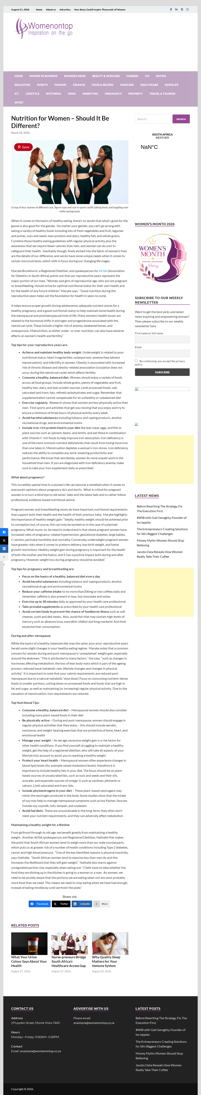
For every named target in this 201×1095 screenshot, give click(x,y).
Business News (75, 76)
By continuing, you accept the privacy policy (160, 362)
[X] (182, 9)
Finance (79, 84)
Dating (161, 76)
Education (22, 84)
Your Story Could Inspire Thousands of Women (99, 9)
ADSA (103, 271)
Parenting (90, 93)
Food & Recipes (102, 84)
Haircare (127, 84)
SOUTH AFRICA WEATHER (162, 144)
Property (135, 93)
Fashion (60, 84)
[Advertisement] (164, 459)
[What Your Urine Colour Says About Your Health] (29, 943)
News (72, 93)
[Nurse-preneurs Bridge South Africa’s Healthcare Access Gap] (70, 943)
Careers (132, 76)
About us (51, 9)
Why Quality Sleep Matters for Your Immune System (106, 961)
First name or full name (149, 333)
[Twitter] (4, 540)
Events (42, 84)
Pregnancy (113, 93)
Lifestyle (32, 93)
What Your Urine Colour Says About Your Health (29, 961)
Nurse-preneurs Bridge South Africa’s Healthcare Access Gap (69, 961)
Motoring (53, 93)
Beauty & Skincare (106, 76)
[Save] (69, 203)
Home (39, 9)
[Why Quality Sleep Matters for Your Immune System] (110, 943)
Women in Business (43, 76)
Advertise (64, 9)
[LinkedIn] (176, 9)
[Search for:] (162, 118)
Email (138, 347)
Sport (19, 102)
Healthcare (149, 84)
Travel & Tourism (162, 93)
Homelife (171, 84)
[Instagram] (187, 9)
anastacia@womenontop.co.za (40, 1051)
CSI (147, 76)
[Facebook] (171, 9)
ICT (17, 93)
